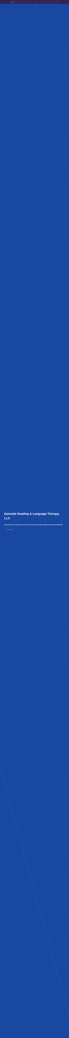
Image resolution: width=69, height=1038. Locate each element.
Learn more (10, 529)
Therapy (36, 1)
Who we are (20, 1)
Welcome (12, 1)
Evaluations (29, 1)
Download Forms (54, 1)
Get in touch (44, 1)
